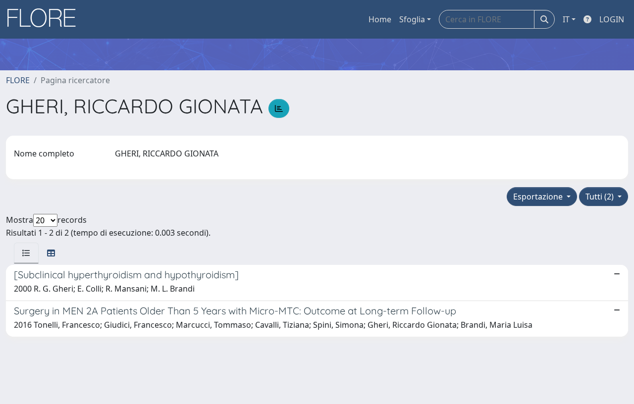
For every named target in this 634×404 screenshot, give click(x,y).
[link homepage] (45, 19)
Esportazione (539, 196)
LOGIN (611, 19)
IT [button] (566, 19)
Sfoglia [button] (412, 19)
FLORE (18, 80)
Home (380, 19)
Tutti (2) (600, 196)
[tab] (26, 253)
